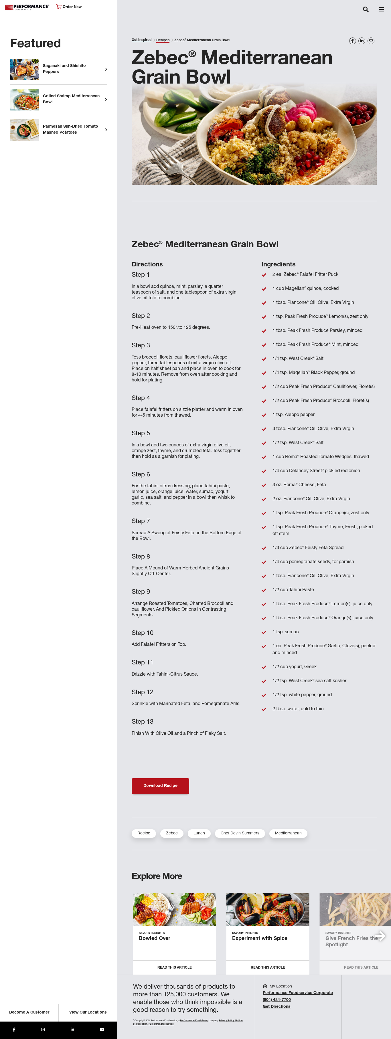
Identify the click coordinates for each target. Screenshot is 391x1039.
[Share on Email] (371, 40)
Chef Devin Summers (240, 834)
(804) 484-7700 (277, 1000)
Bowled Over (154, 938)
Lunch (199, 834)
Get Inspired (141, 40)
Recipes (162, 40)
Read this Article (174, 967)
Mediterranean (288, 834)
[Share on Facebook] (352, 40)
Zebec (172, 834)
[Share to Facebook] (14, 1030)
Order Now (72, 7)
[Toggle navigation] (366, 10)
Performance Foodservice (27, 8)
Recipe (143, 834)
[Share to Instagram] (43, 1030)
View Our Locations (88, 1013)
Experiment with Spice (259, 938)
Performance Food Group (194, 1021)
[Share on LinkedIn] (361, 40)
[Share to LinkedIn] (72, 1030)
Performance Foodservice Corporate (298, 993)
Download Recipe (160, 786)
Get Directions (277, 1007)
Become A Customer (29, 1013)
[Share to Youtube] (102, 1030)
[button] (380, 936)
